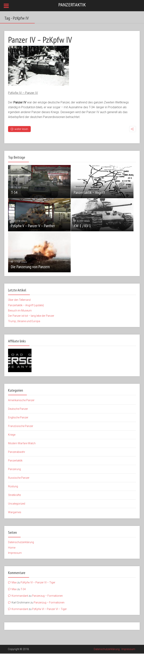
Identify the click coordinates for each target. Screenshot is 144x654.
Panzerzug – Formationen (47, 595)
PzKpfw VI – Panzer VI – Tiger (38, 582)
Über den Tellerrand (19, 299)
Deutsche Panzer (18, 408)
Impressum (15, 552)
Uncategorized (16, 503)
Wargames (14, 512)
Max (14, 582)
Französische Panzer (20, 426)
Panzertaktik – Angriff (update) (26, 305)
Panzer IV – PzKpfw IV (40, 39)
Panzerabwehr (16, 451)
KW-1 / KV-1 (82, 225)
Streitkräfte (14, 494)
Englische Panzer (18, 417)
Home (11, 547)
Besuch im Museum (20, 310)
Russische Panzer (18, 477)
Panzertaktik (72, 4)
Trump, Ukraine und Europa (24, 321)
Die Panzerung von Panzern (30, 266)
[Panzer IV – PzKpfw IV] (38, 66)
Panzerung (14, 469)
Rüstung (13, 486)
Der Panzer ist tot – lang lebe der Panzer (31, 315)
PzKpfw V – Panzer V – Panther (33, 225)
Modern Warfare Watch (22, 443)
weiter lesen (21, 129)
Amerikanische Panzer (21, 400)
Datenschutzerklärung (21, 542)
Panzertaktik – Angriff (89, 192)
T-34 (14, 192)
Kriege (11, 434)
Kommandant (20, 595)
